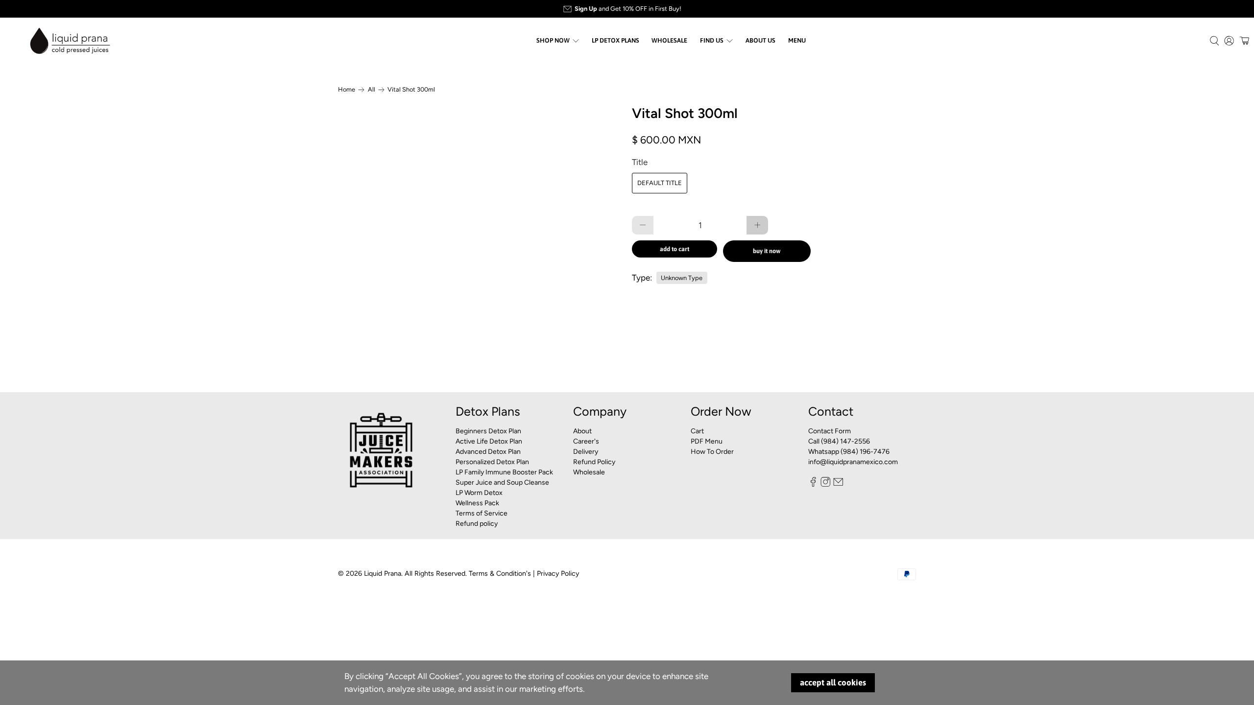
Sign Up (786, 393)
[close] (836, 217)
